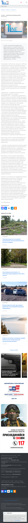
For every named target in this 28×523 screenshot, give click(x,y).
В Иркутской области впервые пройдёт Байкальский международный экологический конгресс (13, 339)
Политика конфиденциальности (10, 500)
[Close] (25, 513)
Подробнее (17, 520)
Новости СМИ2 (14, 350)
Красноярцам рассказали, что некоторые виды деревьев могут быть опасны (13, 273)
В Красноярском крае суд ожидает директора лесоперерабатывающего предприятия (13, 307)
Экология (4, 236)
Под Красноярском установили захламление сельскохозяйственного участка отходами (13, 241)
